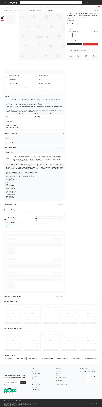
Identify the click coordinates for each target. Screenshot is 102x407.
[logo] (12, 3)
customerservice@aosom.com (20, 401)
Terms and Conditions (8, 384)
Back (6, 10)
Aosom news (34, 371)
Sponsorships (34, 378)
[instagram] (8, 373)
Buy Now (74, 43)
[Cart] (97, 2)
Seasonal (6, 7)
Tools (73, 7)
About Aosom (34, 369)
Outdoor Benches (31, 10)
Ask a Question (60, 204)
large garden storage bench (47, 358)
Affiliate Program (35, 376)
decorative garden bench (76, 358)
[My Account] (92, 2)
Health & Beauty (65, 7)
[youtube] (10, 373)
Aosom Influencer (35, 375)
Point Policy (58, 373)
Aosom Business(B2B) (36, 373)
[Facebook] (5, 373)
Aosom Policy (34, 386)
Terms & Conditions (36, 389)
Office (28, 7)
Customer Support (35, 382)
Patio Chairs (23, 10)
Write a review (60, 209)
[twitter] (15, 373)
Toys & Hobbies (49, 7)
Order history (58, 369)
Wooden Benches (40, 10)
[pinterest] (13, 373)
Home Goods (21, 7)
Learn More (31, 213)
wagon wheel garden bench (62, 358)
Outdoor (13, 7)
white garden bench (9, 358)
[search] (80, 2)
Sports (57, 7)
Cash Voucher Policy (36, 384)
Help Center (34, 387)
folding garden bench (21, 358)
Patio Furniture (17, 10)
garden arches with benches (91, 358)
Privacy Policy (16, 384)
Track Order (58, 371)
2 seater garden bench (33, 358)
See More (57, 296)
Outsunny (37, 116)
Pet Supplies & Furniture (37, 7)
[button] (34, 97)
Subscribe (23, 382)
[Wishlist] (87, 2)
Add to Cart (90, 43)
